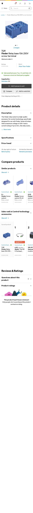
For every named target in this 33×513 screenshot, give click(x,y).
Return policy (5, 152)
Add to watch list (24, 91)
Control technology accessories (5, 192)
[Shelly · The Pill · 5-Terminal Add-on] (19, 239)
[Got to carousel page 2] (16, 45)
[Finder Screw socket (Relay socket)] (6, 190)
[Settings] (15, 3)
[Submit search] (11, 8)
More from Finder (24, 65)
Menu (5, 8)
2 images (16, 48)
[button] (16, 74)
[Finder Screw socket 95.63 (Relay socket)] (19, 190)
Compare (9, 91)
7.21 (3, 51)
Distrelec (4, 81)
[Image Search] (29, 8)
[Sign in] (20, 3)
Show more (7, 129)
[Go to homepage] (2, 3)
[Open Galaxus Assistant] (24, 3)
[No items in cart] (29, 3)
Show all (4, 172)
